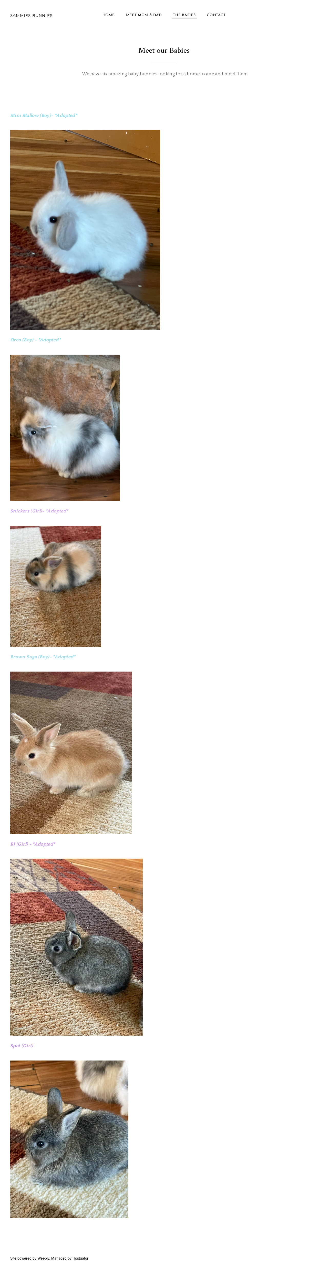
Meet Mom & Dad (144, 15)
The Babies (184, 15)
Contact (216, 15)
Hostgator (80, 1258)
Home (108, 15)
